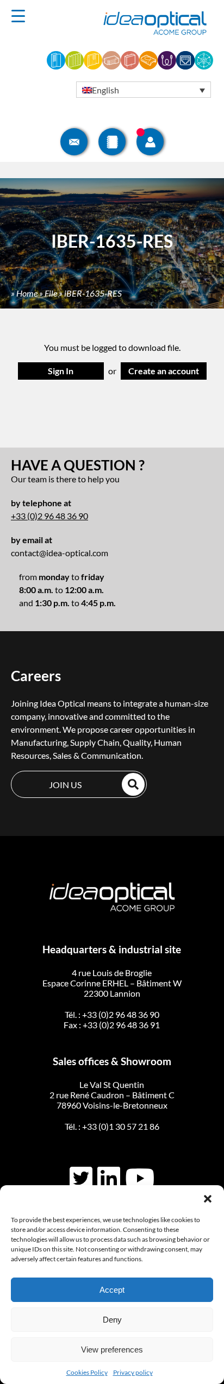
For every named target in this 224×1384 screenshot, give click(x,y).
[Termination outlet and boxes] (148, 66)
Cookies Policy (87, 1372)
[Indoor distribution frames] (56, 66)
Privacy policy (133, 1372)
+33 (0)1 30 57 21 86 (120, 1126)
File (51, 293)
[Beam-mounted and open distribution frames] (74, 66)
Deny (112, 1319)
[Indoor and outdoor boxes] (130, 66)
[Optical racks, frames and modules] (111, 66)
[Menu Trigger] (18, 15)
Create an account (163, 371)
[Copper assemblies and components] (185, 66)
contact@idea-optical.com (59, 553)
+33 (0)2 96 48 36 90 (49, 516)
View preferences (112, 1349)
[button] (207, 1198)
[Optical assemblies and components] (166, 66)
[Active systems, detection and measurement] (203, 66)
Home (27, 293)
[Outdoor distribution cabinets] (93, 66)
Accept (112, 1289)
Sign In (60, 371)
